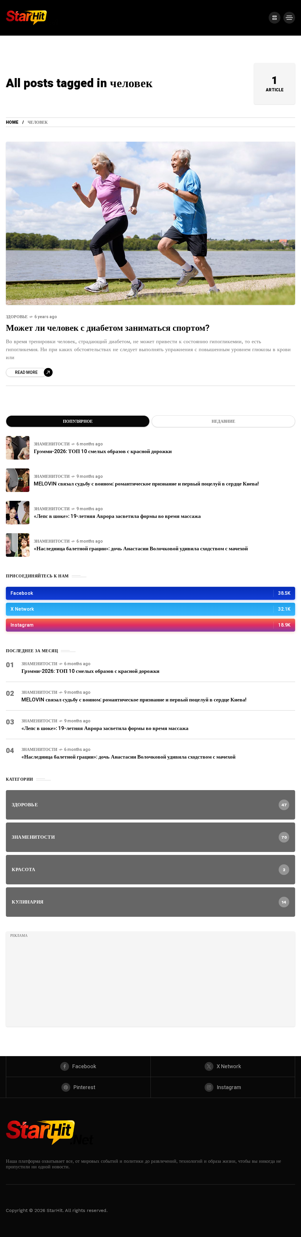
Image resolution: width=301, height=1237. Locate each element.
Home (12, 122)
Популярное (78, 421)
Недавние (223, 421)
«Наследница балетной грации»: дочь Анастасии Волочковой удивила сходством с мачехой (141, 549)
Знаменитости (52, 444)
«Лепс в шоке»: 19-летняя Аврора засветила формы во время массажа (117, 516)
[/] (274, 18)
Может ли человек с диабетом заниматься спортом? (108, 328)
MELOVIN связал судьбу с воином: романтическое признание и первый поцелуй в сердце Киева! (146, 484)
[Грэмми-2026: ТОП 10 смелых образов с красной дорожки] (17, 448)
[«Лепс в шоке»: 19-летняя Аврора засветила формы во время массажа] (17, 512)
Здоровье (17, 317)
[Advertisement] (150, 981)
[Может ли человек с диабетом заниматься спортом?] (150, 223)
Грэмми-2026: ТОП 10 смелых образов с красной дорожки (103, 451)
